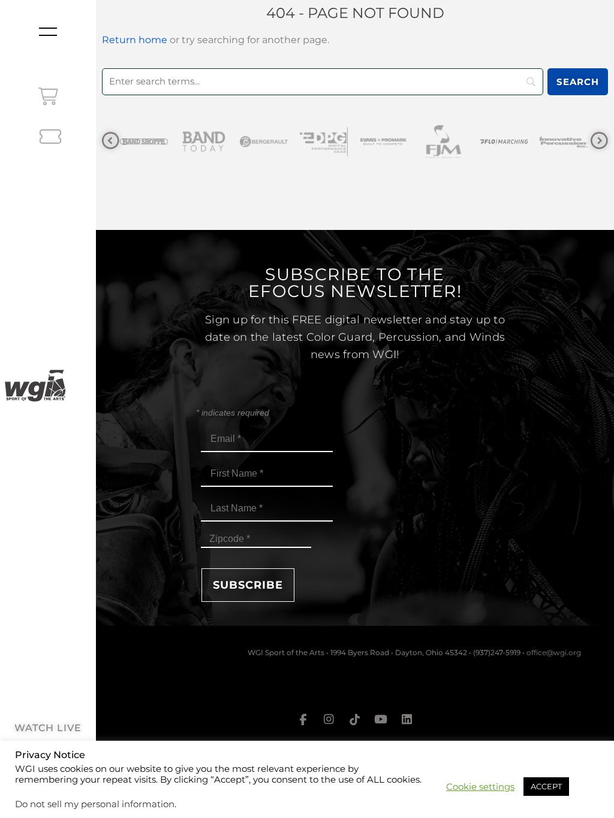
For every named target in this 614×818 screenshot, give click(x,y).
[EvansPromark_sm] (332, 141)
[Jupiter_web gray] (572, 141)
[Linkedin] (407, 719)
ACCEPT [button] (546, 786)
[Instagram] (328, 719)
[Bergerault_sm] (212, 141)
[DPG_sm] (272, 141)
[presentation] (110, 141)
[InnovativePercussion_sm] (512, 141)
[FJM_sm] (392, 141)
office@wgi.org (553, 652)
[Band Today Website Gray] (152, 141)
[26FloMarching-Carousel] (452, 141)
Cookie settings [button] (480, 786)
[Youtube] (380, 719)
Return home (134, 40)
